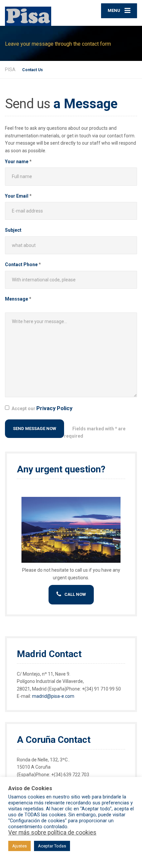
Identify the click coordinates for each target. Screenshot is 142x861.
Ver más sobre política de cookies (52, 833)
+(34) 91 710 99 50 (101, 689)
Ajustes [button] (19, 845)
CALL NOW (75, 594)
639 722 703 (76, 774)
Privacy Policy (54, 408)
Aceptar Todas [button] (52, 845)
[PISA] (38, 13)
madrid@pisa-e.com (53, 696)
